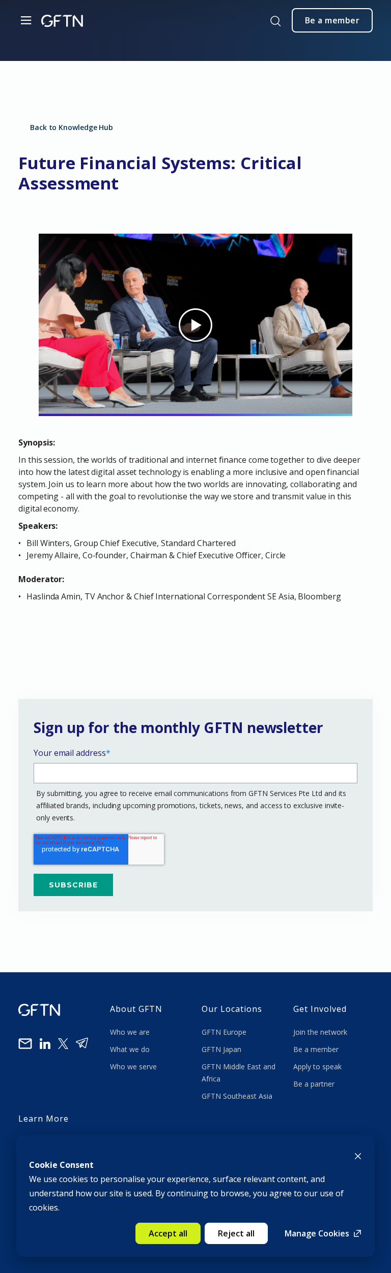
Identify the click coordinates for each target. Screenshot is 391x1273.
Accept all (168, 1233)
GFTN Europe (225, 1032)
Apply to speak (317, 1066)
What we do (132, 1049)
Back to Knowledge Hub (71, 127)
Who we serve (133, 1066)
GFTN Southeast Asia (237, 1096)
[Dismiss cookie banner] (358, 1155)
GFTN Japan (222, 1049)
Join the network (320, 1032)
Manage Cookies (317, 1233)
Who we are (131, 1032)
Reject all (236, 1233)
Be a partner (313, 1084)
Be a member (316, 1049)
